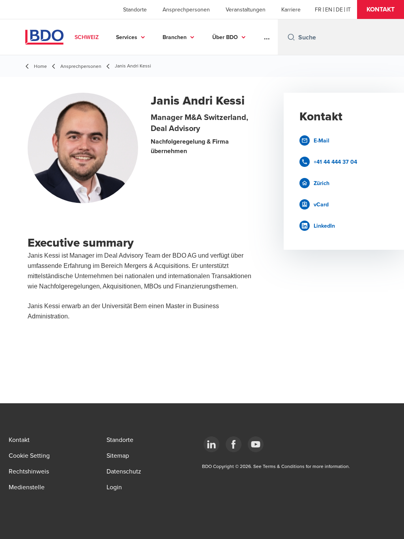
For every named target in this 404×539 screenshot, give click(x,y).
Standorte (135, 9)
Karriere (291, 9)
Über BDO (225, 37)
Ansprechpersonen (186, 9)
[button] (380, 9)
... (267, 37)
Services (126, 37)
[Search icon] (291, 37)
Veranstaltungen (246, 9)
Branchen (175, 37)
